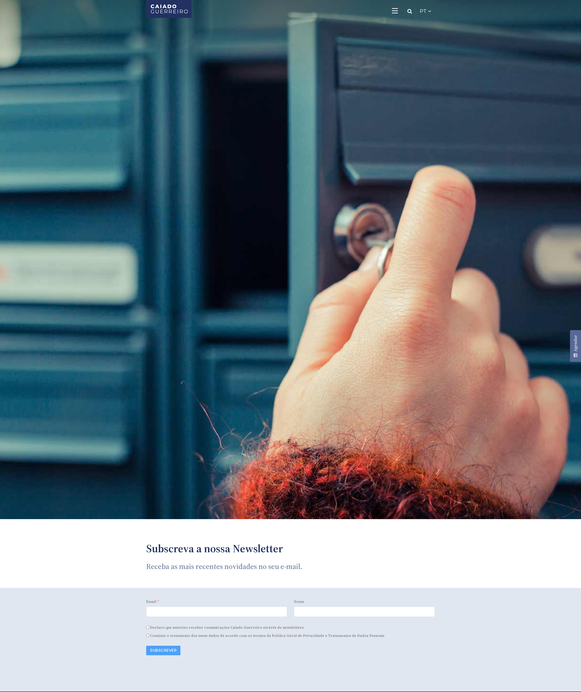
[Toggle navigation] (395, 10)
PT (424, 11)
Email (152, 601)
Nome (299, 601)
